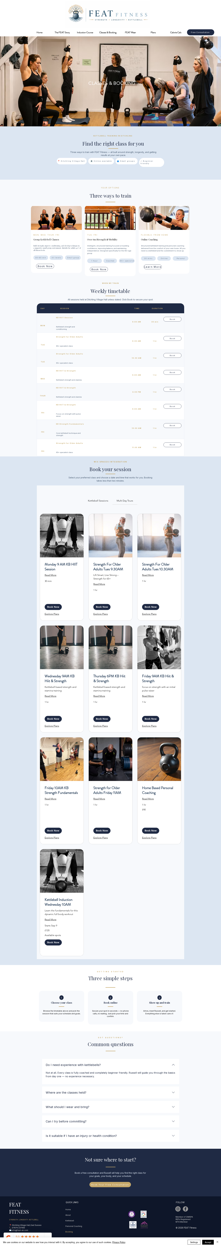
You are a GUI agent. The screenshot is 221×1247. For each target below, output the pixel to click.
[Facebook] (185, 1209)
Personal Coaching (73, 1226)
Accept (208, 1242)
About (68, 1215)
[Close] (217, 1242)
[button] (53, 607)
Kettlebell (69, 1221)
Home (68, 1209)
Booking (69, 1232)
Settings (194, 1242)
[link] (98, 500)
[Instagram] (178, 1209)
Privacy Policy (118, 1242)
